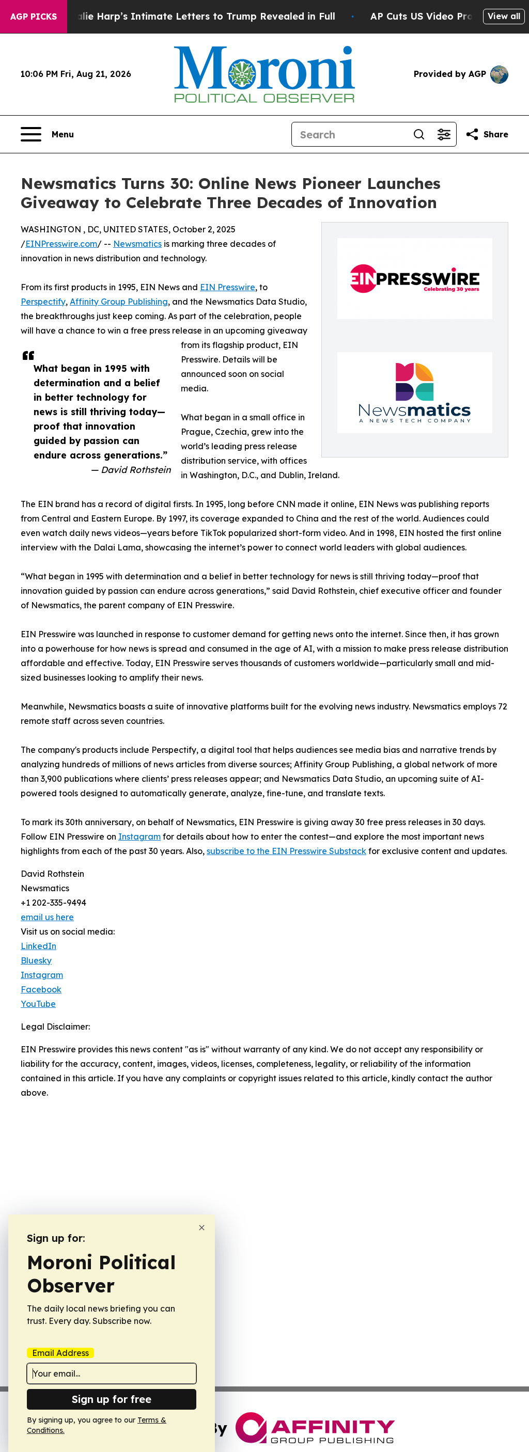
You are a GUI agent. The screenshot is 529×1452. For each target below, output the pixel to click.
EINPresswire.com (61, 244)
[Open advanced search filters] (443, 134)
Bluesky (36, 960)
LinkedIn (38, 946)
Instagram (139, 836)
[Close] (202, 1228)
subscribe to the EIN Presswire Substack (286, 851)
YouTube (38, 1004)
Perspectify (43, 301)
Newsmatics (137, 244)
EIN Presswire (227, 287)
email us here (47, 917)
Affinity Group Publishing (119, 301)
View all (504, 16)
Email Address (60, 1353)
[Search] (419, 134)
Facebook (41, 989)
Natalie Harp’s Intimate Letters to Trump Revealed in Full (196, 16)
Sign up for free (111, 1399)
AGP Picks (33, 16)
